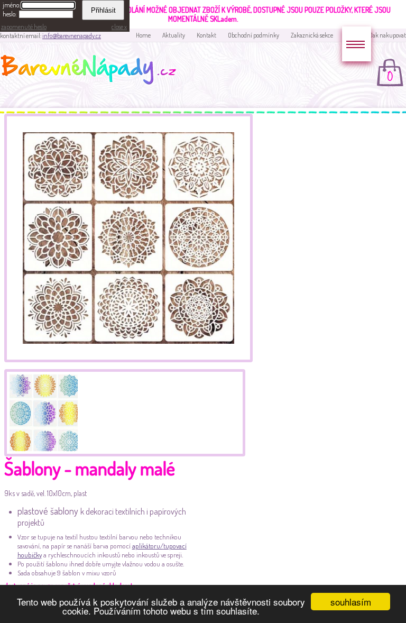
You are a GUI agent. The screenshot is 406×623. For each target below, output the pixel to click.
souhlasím (350, 601)
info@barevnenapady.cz (71, 36)
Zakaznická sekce (312, 35)
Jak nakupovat (388, 35)
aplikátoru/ (147, 546)
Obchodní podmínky (253, 35)
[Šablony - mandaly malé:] (128, 359)
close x (119, 27)
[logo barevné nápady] (91, 71)
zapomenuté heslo (24, 27)
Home (143, 35)
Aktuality (173, 35)
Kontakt (206, 35)
